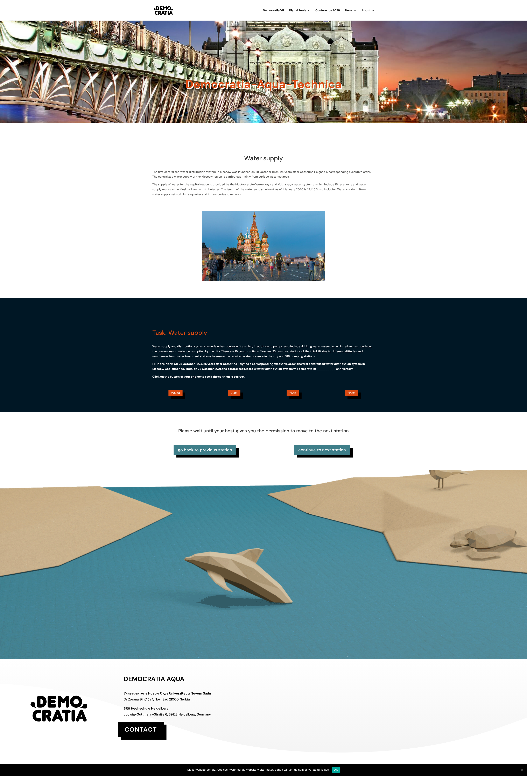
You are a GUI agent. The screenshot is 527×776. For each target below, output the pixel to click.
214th (234, 393)
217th (292, 393)
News (348, 10)
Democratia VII (273, 10)
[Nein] (522, 770)
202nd (175, 393)
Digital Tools (297, 10)
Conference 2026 (327, 10)
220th (351, 393)
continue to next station (322, 450)
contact (141, 729)
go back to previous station (205, 450)
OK (336, 769)
